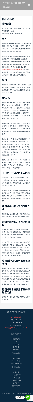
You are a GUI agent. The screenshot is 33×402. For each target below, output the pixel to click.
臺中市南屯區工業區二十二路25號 (16, 328)
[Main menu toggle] (29, 5)
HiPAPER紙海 (17, 380)
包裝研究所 (17, 375)
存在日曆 (17, 378)
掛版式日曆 (16, 339)
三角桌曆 (16, 344)
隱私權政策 (16, 386)
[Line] (27, 397)
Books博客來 (16, 358)
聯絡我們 (16, 383)
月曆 (16, 342)
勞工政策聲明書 (16, 317)
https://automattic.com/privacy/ (12, 70)
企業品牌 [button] (16, 372)
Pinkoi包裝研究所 (16, 363)
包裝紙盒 (16, 347)
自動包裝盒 (16, 350)
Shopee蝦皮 (16, 361)
